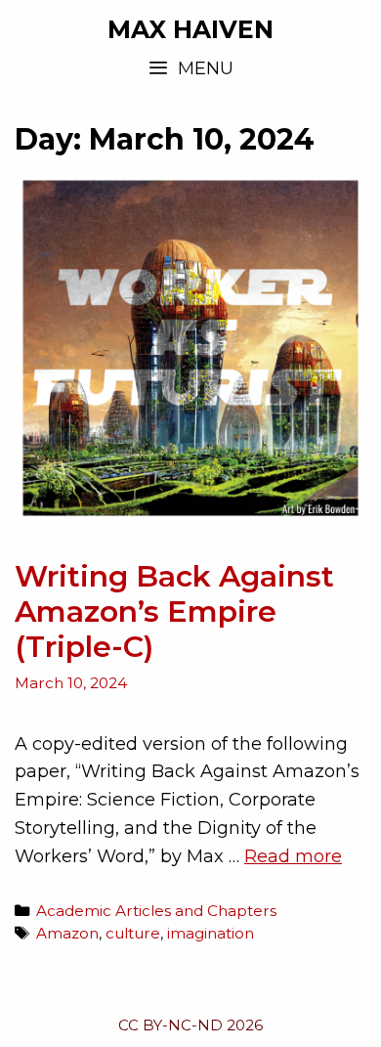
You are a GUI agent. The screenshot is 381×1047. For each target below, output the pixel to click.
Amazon (67, 933)
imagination (210, 933)
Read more (293, 856)
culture (133, 933)
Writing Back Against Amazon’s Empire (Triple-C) (174, 611)
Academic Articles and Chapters (156, 910)
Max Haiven (190, 29)
